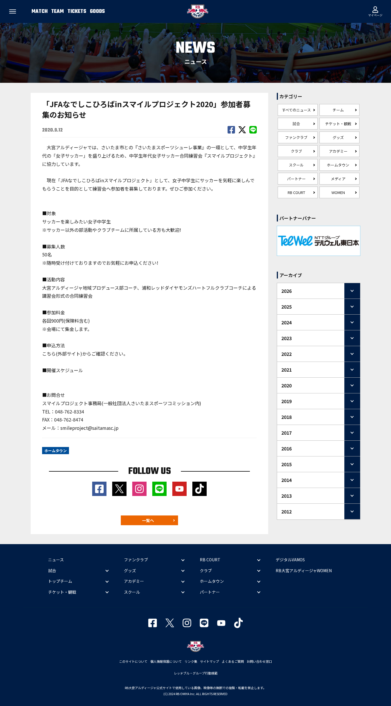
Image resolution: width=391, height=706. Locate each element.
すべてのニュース (296, 110)
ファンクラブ (296, 137)
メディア (338, 178)
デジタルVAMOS (290, 559)
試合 (296, 123)
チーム (338, 110)
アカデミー (338, 151)
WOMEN (338, 192)
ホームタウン (338, 165)
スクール (296, 165)
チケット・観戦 (338, 123)
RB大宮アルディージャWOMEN (304, 570)
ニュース (56, 559)
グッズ (338, 137)
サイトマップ (209, 661)
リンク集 (191, 661)
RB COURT (296, 192)
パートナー (296, 178)
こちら (49, 353)
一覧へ (148, 520)
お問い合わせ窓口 (259, 661)
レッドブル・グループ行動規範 (196, 673)
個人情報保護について (166, 661)
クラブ (296, 151)
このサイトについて (133, 661)
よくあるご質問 (233, 661)
